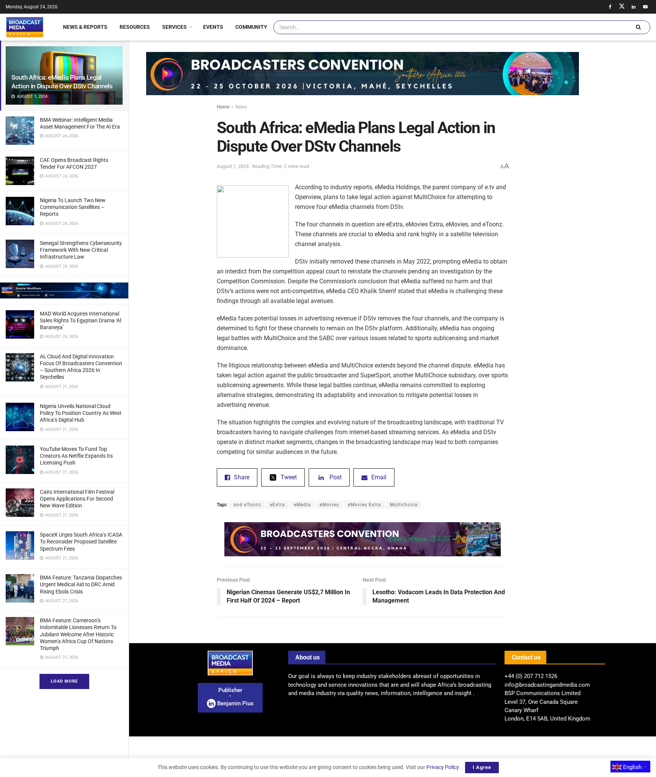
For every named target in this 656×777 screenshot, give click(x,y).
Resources (135, 27)
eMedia (302, 504)
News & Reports (85, 27)
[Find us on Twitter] (622, 7)
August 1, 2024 (233, 166)
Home (223, 107)
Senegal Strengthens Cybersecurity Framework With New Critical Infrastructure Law (81, 250)
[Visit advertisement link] (64, 290)
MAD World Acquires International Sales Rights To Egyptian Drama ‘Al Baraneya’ (80, 320)
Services (174, 27)
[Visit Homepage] (25, 27)
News (241, 107)
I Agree (482, 767)
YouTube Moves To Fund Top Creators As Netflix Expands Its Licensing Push (76, 456)
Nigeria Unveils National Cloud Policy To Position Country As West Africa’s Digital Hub (80, 413)
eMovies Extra (364, 504)
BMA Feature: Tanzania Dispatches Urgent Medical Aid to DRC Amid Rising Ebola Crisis (81, 584)
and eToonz (247, 504)
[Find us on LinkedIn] (634, 7)
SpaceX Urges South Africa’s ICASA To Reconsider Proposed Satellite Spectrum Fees (81, 541)
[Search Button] (638, 27)
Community (251, 27)
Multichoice (404, 504)
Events (213, 27)
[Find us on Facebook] (610, 7)
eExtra (277, 504)
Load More (64, 681)
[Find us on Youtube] (645, 7)
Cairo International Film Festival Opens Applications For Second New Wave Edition (77, 499)
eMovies (329, 504)
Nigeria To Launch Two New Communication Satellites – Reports (73, 207)
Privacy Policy (442, 767)
